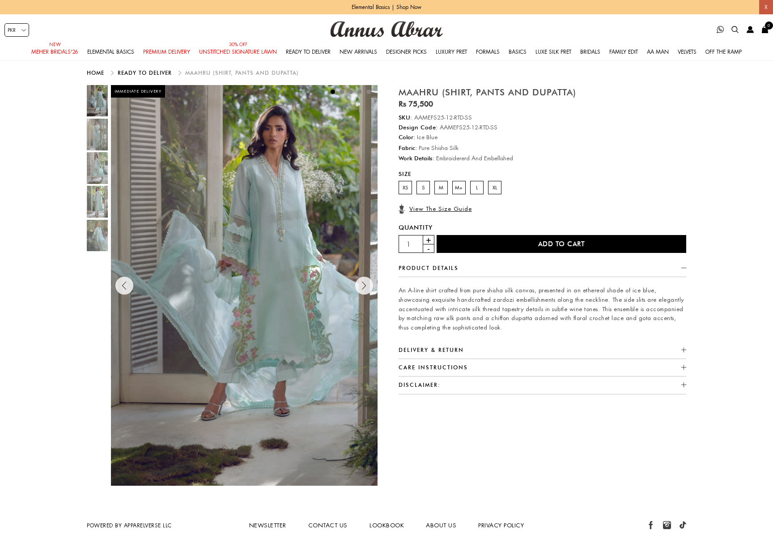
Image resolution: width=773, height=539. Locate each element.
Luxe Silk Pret (553, 52)
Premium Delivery (166, 52)
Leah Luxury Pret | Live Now (386, 7)
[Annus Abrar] (386, 29)
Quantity (416, 227)
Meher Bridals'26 (54, 52)
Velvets (687, 52)
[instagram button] (667, 525)
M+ (459, 187)
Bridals (590, 52)
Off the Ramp (723, 52)
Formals (488, 52)
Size (405, 173)
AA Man (658, 52)
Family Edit (623, 52)
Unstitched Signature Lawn (238, 52)
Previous (124, 286)
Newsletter (267, 525)
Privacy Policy (501, 525)
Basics (518, 52)
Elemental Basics (110, 52)
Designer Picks (406, 52)
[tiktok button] (683, 525)
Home (96, 72)
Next (364, 286)
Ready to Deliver (308, 52)
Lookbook (387, 525)
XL (495, 187)
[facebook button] (651, 525)
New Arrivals (358, 52)
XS (405, 187)
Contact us (328, 525)
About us (441, 525)
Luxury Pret (451, 52)
